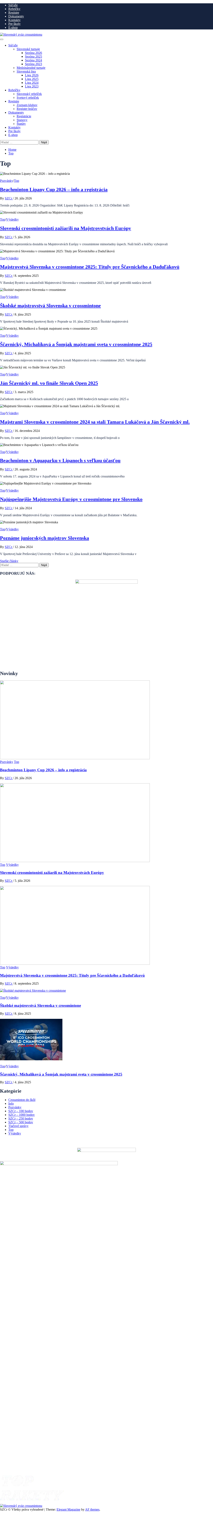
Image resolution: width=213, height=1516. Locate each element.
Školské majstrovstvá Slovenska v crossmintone (50, 305)
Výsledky (12, 219)
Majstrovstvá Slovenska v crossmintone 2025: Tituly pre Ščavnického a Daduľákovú (89, 267)
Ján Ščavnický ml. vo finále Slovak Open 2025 (49, 383)
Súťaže (13, 5)
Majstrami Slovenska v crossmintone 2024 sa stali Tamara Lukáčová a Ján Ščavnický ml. (95, 422)
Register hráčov (27, 109)
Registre (13, 12)
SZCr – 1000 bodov (21, 1114)
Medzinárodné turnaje (31, 67)
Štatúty (21, 123)
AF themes (92, 1509)
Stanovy (22, 120)
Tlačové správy (18, 1126)
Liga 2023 (31, 86)
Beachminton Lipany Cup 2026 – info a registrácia (54, 189)
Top (16, 180)
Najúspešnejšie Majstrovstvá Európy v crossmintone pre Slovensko (71, 499)
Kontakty (14, 20)
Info (11, 1103)
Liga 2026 (31, 75)
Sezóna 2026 (33, 53)
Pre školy (14, 24)
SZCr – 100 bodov (20, 1111)
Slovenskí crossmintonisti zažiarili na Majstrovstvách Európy (65, 228)
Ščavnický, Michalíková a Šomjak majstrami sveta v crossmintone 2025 (76, 344)
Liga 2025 (31, 79)
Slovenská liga (26, 71)
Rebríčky (14, 9)
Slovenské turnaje (28, 49)
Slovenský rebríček (29, 94)
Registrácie (24, 116)
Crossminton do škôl (21, 1100)
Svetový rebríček (28, 97)
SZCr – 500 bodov (20, 1122)
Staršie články (9, 561)
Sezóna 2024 (33, 60)
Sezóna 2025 (33, 56)
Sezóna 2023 (33, 64)
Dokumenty (16, 16)
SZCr (9, 198)
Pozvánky (6, 180)
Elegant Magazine (68, 1509)
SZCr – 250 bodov (20, 1118)
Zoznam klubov (27, 105)
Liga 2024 (31, 82)
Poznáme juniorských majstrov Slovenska (44, 538)
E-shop (13, 27)
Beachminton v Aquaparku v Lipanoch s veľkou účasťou (60, 460)
